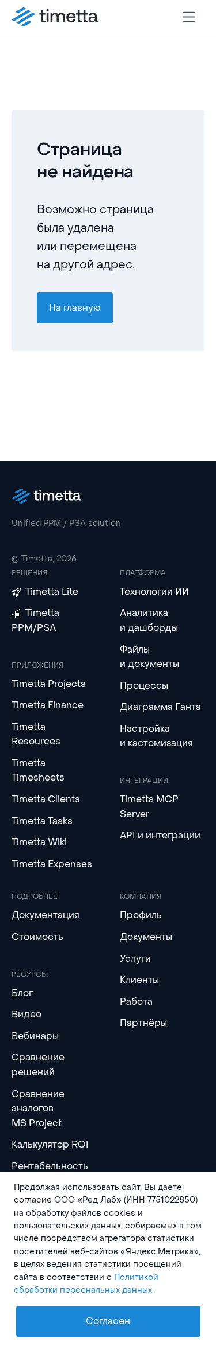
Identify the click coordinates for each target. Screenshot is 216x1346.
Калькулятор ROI (50, 1144)
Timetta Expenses (52, 864)
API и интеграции (160, 835)
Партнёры (143, 1023)
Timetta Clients (46, 799)
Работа (136, 1002)
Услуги (135, 959)
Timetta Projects (49, 684)
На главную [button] (75, 308)
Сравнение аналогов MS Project (38, 1108)
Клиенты (139, 980)
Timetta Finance (48, 705)
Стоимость (37, 937)
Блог (22, 993)
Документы (146, 937)
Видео (26, 1014)
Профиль (141, 915)
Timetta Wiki (39, 842)
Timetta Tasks (42, 821)
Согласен (108, 1321)
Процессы (144, 686)
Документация (45, 915)
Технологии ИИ (154, 592)
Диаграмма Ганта (160, 707)
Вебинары (35, 1036)
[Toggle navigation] (189, 17)
